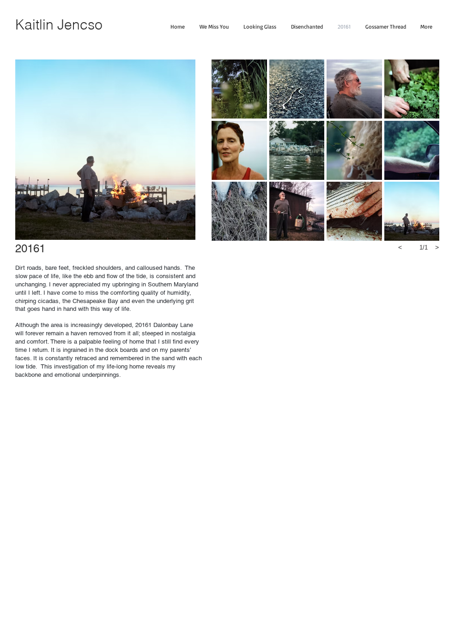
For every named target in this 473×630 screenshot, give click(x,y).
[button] (239, 89)
